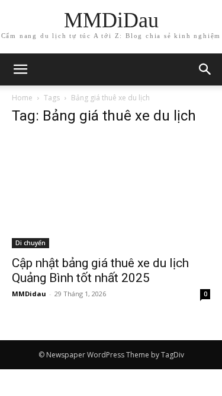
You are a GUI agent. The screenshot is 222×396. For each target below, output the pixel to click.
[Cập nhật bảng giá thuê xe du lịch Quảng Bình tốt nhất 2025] (111, 192)
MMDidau (29, 293)
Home (22, 98)
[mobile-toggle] (20, 69)
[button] (205, 69)
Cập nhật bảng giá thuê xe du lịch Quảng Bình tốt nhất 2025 (100, 270)
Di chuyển (30, 243)
